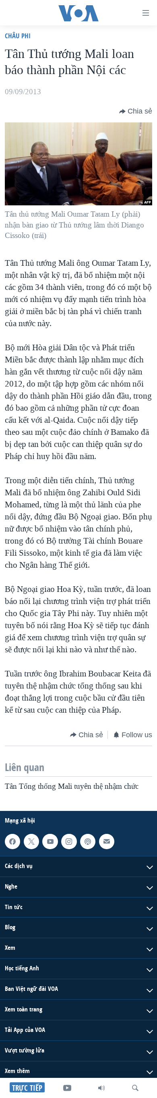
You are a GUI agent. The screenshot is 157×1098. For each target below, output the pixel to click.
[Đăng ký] (106, 841)
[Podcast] (87, 841)
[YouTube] (67, 1088)
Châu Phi (18, 35)
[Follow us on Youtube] (50, 841)
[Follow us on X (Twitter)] (31, 841)
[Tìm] (135, 1088)
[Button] (135, 111)
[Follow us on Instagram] (68, 841)
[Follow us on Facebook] (12, 841)
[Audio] (101, 1088)
